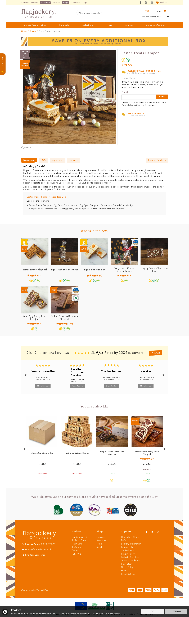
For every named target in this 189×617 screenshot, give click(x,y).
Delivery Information (131, 544)
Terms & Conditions (130, 561)
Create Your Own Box (35, 25)
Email (124, 92)
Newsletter (126, 564)
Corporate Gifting (155, 25)
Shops (65, 3)
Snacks (99, 547)
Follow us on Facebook (140, 2)
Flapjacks (101, 537)
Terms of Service (144, 105)
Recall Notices (128, 574)
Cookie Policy (127, 551)
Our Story (45, 3)
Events (124, 571)
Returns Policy (127, 547)
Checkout (165, 11)
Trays (99, 544)
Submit (162, 97)
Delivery (73, 160)
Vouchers (25, 3)
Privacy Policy (127, 105)
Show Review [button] (43, 386)
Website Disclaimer (130, 557)
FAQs (43, 160)
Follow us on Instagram (152, 2)
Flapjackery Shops (130, 537)
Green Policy (127, 567)
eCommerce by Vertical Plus (34, 590)
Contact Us (75, 3)
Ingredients (57, 160)
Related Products (157, 160)
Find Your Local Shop (35, 555)
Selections (101, 541)
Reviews (56, 3)
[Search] (121, 12)
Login (84, 3)
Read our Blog (146, 2)
